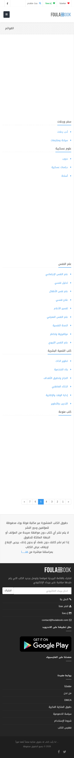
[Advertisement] (37, 79)
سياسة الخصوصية (62, 714)
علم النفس (64, 264)
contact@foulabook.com (55, 620)
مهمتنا (63, 3)
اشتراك (8, 590)
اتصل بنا (64, 600)
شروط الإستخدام (62, 720)
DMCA (67, 700)
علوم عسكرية (63, 148)
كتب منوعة (65, 411)
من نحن (67, 693)
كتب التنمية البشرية (59, 350)
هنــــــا (24, 552)
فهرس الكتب (64, 727)
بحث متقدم (32, 3)
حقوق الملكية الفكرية (60, 707)
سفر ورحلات (64, 121)
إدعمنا (65, 613)
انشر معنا (64, 606)
